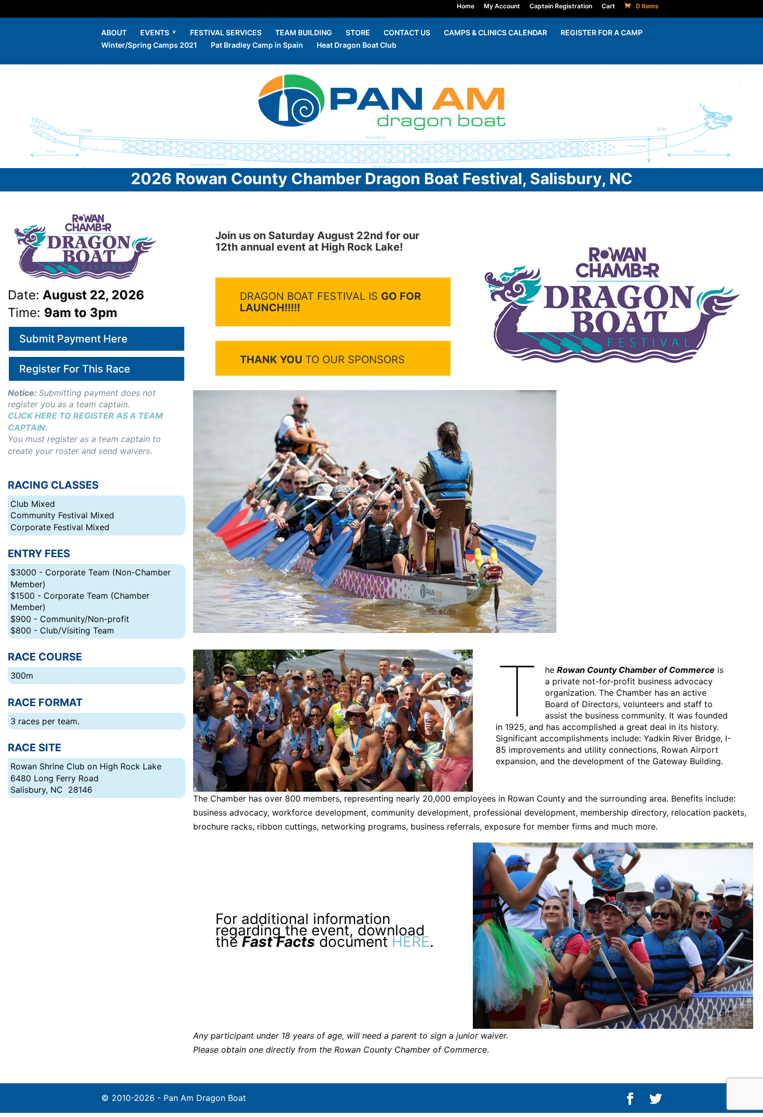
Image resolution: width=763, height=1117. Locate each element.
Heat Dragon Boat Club (357, 45)
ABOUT (114, 33)
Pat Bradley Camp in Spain (257, 45)
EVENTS (154, 33)
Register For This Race (74, 369)
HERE (411, 941)
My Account (502, 6)
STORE (358, 33)
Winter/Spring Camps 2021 (149, 45)
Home (465, 6)
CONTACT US (407, 33)
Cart (608, 6)
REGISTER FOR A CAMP (602, 33)
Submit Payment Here (73, 339)
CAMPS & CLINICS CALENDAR (495, 33)
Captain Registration (560, 6)
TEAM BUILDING (303, 33)
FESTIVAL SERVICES (226, 33)
